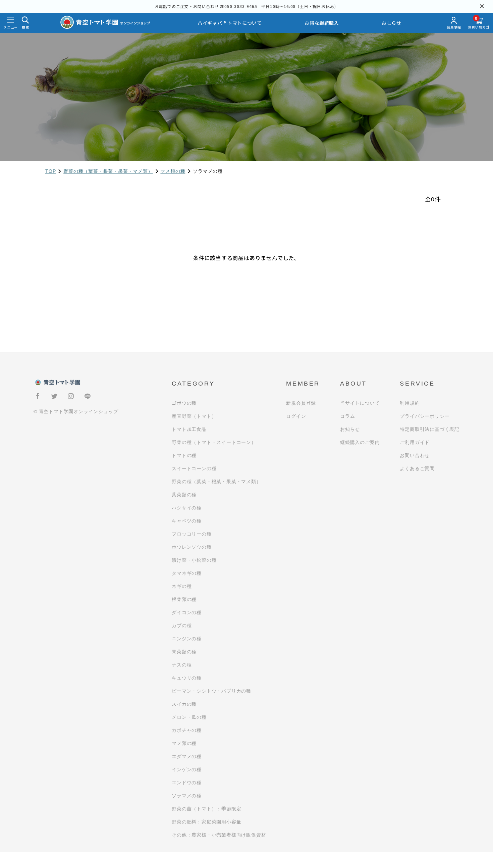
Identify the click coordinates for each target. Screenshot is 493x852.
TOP (50, 171)
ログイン (296, 416)
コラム (347, 416)
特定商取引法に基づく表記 (429, 429)
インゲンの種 (187, 769)
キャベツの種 (187, 520)
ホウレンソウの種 (191, 547)
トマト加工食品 (189, 429)
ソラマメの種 (187, 795)
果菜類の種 (184, 651)
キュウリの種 (187, 678)
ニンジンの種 (187, 638)
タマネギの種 (187, 573)
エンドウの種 (187, 782)
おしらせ (391, 22)
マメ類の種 (172, 171)
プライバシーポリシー (424, 416)
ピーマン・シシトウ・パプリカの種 (211, 691)
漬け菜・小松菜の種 (194, 560)
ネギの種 (181, 586)
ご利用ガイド (415, 442)
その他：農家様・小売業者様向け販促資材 (219, 835)
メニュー (10, 27)
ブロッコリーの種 (191, 534)
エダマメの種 (187, 756)
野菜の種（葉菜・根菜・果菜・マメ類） (108, 171)
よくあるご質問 (417, 468)
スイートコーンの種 (194, 468)
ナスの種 (181, 664)
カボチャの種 (187, 730)
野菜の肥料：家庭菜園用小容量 (206, 821)
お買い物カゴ (479, 23)
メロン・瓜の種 (189, 717)
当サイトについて (360, 403)
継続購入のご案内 (360, 442)
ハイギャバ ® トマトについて (230, 22)
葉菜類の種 (184, 494)
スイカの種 (184, 704)
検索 (25, 27)
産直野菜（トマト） (194, 416)
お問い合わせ (415, 455)
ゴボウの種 (184, 403)
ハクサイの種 (187, 507)
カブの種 (181, 625)
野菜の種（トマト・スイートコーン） (214, 442)
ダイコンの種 (187, 612)
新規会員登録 (301, 403)
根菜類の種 (184, 599)
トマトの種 (184, 455)
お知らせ (350, 429)
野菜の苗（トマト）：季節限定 (206, 808)
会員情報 (454, 27)
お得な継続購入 (322, 22)
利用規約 (410, 403)
